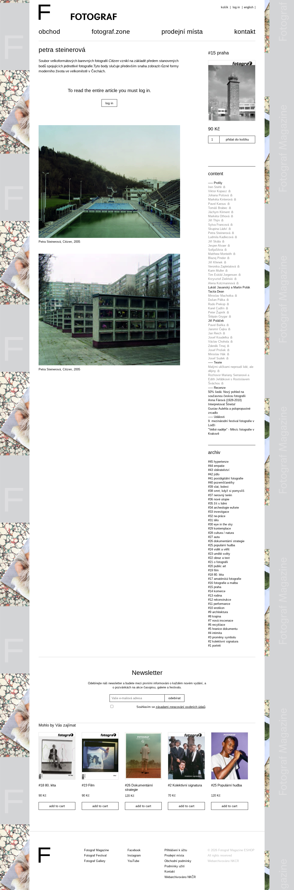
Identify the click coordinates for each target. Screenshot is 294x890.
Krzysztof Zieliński (220, 279)
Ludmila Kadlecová (220, 237)
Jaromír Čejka (217, 329)
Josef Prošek (217, 350)
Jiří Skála (214, 241)
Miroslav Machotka (220, 295)
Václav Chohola (218, 341)
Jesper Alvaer (217, 245)
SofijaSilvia (215, 249)
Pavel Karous (217, 204)
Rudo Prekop (216, 304)
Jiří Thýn (214, 220)
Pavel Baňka (216, 325)
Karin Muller (216, 270)
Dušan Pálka (216, 299)
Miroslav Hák (217, 354)
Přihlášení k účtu (175, 850)
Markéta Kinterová (220, 199)
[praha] (231, 91)
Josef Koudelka (218, 337)
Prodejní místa (182, 32)
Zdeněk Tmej (217, 346)
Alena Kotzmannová (221, 283)
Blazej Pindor (217, 258)
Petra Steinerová (219, 233)
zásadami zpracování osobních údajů (180, 707)
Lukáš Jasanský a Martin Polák (229, 287)
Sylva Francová (218, 224)
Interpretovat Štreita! (221, 404)
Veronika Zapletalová (222, 266)
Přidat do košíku (237, 139)
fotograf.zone (111, 32)
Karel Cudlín (216, 308)
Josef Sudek (216, 358)
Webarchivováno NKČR (180, 877)
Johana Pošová (218, 195)
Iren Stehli (215, 187)
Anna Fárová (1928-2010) (225, 400)
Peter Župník (216, 312)
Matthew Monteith (220, 254)
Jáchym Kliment (219, 212)
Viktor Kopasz (217, 191)
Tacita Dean (216, 291)
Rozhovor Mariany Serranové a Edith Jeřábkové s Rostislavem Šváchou (229, 379)
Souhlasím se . (171, 707)
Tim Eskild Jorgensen (222, 274)
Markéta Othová (218, 216)
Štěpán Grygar (217, 316)
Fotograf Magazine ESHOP (236, 850)
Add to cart (57, 806)
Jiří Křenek (215, 262)
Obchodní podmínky (177, 861)
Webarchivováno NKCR (223, 861)
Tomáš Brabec (217, 208)
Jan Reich (214, 333)
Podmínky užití (174, 866)
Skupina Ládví (217, 229)
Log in (236, 7)
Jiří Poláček (216, 320)
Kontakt (244, 32)
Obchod (49, 32)
